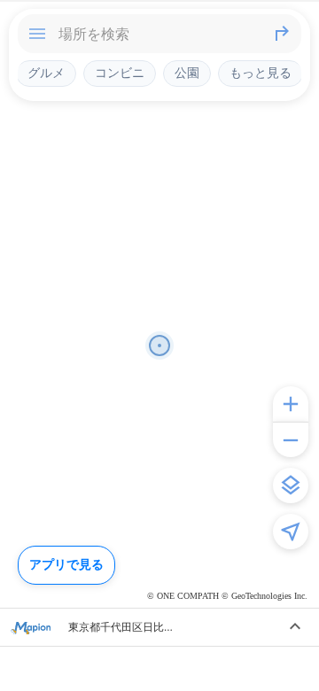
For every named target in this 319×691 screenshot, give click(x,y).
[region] (159, 345)
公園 (187, 73)
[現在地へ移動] (290, 531)
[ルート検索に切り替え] (282, 34)
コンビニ (119, 73)
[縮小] (290, 439)
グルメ (46, 73)
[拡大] (290, 404)
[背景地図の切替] (290, 485)
